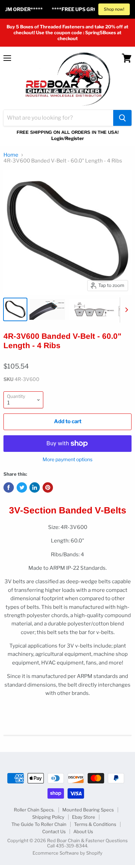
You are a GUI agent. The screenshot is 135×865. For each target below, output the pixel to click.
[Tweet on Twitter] (22, 487)
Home (10, 155)
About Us (83, 831)
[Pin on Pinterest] (48, 487)
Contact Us (54, 831)
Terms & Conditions (95, 824)
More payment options (67, 459)
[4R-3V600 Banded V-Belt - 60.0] (15, 309)
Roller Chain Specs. (34, 809)
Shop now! (114, 9)
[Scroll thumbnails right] (125, 310)
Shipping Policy (48, 817)
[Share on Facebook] (8, 487)
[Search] (122, 118)
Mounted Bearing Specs (88, 809)
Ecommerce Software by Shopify (67, 853)
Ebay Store (83, 817)
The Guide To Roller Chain (38, 824)
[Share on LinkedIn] (34, 487)
